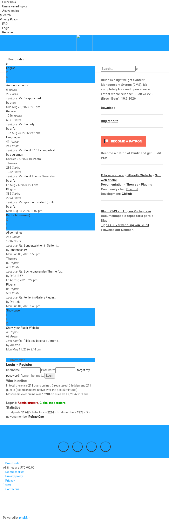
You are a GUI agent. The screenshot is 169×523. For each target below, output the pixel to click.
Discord (132, 189)
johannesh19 (18, 250)
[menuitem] (13, 6)
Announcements (17, 85)
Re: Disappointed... (31, 98)
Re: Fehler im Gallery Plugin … (37, 297)
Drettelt (15, 301)
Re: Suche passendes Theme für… (41, 271)
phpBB (23, 517)
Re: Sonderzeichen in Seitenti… (39, 245)
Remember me (31, 375)
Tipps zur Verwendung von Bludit (125, 225)
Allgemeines (14, 232)
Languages (13, 137)
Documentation (112, 184)
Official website (112, 175)
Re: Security (26, 124)
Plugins (11, 189)
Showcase (13, 310)
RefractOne (36, 416)
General (11, 111)
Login (10, 365)
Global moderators (53, 402)
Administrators (28, 402)
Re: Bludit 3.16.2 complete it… (38, 150)
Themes (11, 163)
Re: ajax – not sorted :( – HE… (37, 202)
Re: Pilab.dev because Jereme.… (40, 340)
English (10, 68)
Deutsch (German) (18, 215)
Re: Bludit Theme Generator (37, 176)
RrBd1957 (16, 275)
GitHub (127, 194)
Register (25, 365)
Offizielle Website (139, 175)
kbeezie (15, 345)
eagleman (16, 154)
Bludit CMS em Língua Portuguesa (126, 211)
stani (13, 102)
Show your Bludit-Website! (23, 327)
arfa (12, 128)
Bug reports (109, 121)
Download (108, 108)
